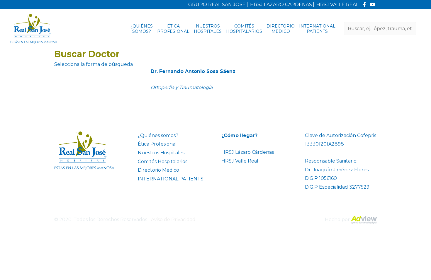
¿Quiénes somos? (141, 28)
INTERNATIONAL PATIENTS (317, 28)
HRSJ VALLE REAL (337, 4)
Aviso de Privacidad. (173, 219)
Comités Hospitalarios (244, 28)
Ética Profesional (173, 28)
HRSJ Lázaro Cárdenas (247, 152)
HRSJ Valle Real (239, 161)
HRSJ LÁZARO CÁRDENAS (281, 4)
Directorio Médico (281, 28)
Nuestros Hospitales (208, 28)
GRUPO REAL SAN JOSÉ (217, 4)
